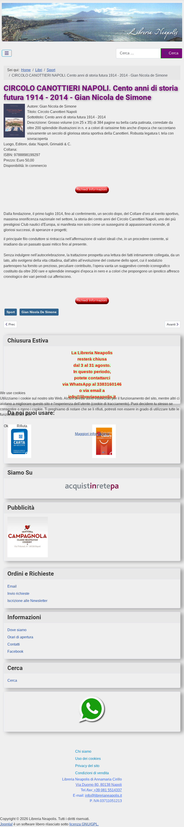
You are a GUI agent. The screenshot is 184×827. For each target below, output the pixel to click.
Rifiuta (22, 426)
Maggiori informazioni (92, 434)
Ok (6, 426)
